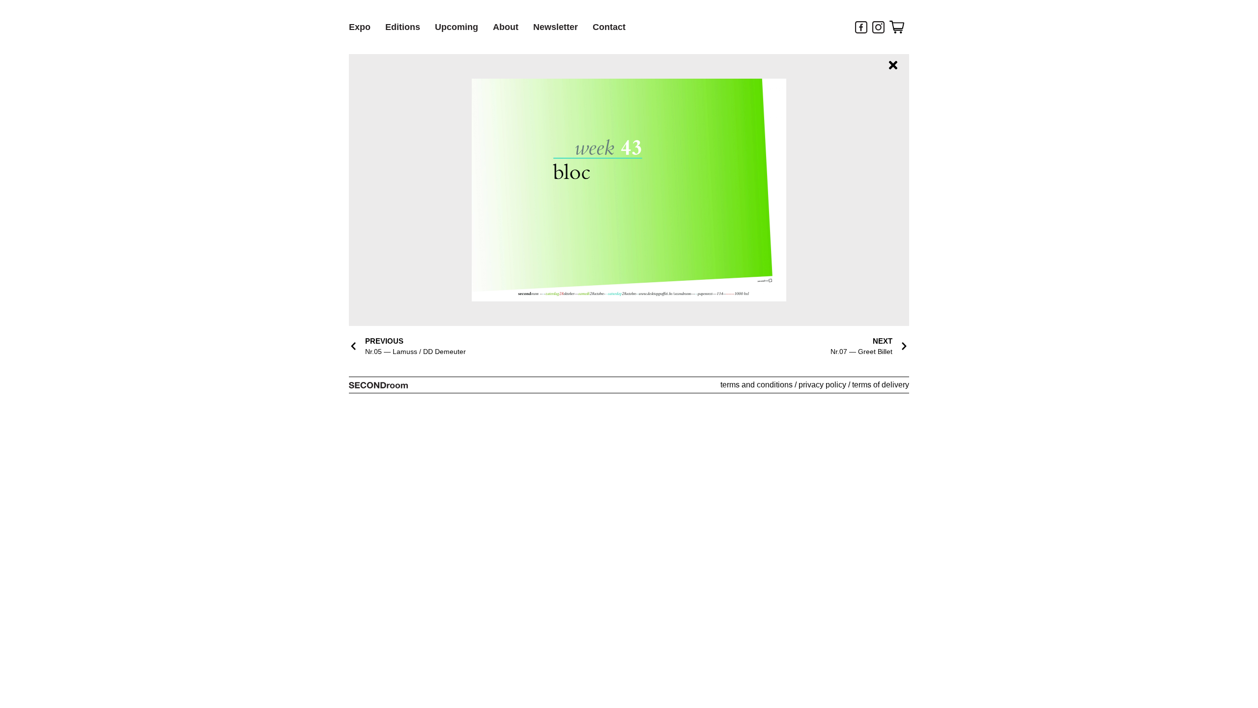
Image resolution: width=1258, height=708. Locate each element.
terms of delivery (880, 385)
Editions (402, 27)
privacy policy (822, 385)
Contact (609, 27)
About (505, 27)
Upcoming (456, 27)
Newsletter (555, 27)
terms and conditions (756, 385)
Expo (360, 27)
